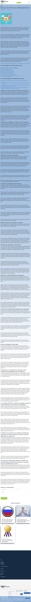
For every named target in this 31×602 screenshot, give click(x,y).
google (2, 6)
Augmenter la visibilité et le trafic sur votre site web (9, 68)
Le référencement (17, 34)
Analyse (2, 564)
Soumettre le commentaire (4, 498)
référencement (7, 34)
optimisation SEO (23, 467)
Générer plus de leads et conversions (7, 73)
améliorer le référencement (20, 466)
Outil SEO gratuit (19, 2)
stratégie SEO (3, 415)
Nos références (3, 576)
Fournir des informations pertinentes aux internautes (9, 75)
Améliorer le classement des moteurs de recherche (9, 67)
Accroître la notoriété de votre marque (7, 70)
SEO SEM (9, 593)
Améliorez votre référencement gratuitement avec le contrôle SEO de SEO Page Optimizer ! (15, 63)
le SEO (11, 234)
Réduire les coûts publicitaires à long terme (8, 74)
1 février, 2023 (3, 9)
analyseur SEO (24, 42)
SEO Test (2, 568)
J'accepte (27, 598)
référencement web (18, 61)
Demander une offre (4, 566)
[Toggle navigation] (29, 2)
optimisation (12, 460)
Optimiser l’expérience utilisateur (6, 69)
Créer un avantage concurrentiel (6, 76)
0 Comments (9, 9)
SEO (8, 54)
